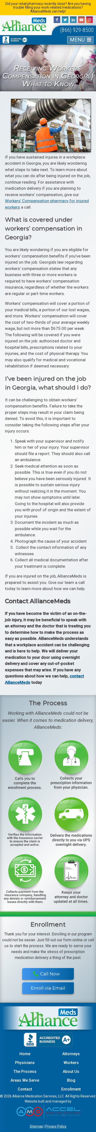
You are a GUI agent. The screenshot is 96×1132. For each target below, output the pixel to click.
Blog (71, 1080)
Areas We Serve (25, 1080)
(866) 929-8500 (77, 30)
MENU (77, 40)
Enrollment (71, 1089)
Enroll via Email (48, 988)
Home (24, 1053)
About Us (71, 1071)
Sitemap (36, 1126)
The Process (24, 1071)
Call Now (50, 974)
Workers (71, 1062)
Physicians (25, 1062)
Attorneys (71, 1053)
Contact (25, 1089)
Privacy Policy (55, 1126)
